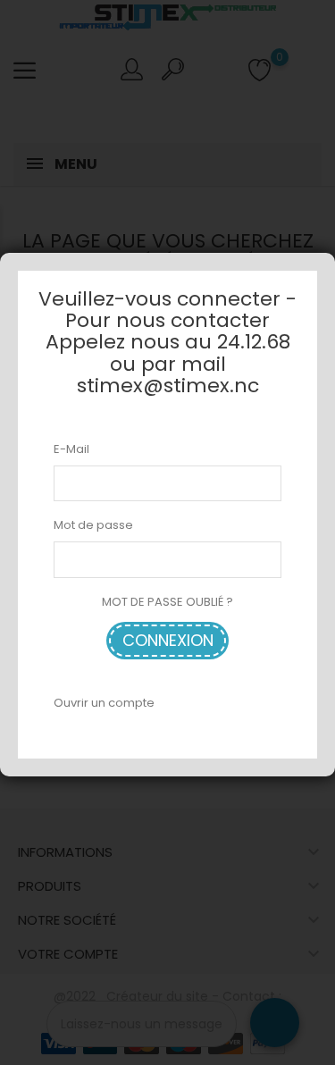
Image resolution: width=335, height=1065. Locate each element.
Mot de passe (93, 524)
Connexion (168, 640)
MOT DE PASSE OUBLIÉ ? (167, 601)
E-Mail (71, 448)
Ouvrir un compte (104, 702)
